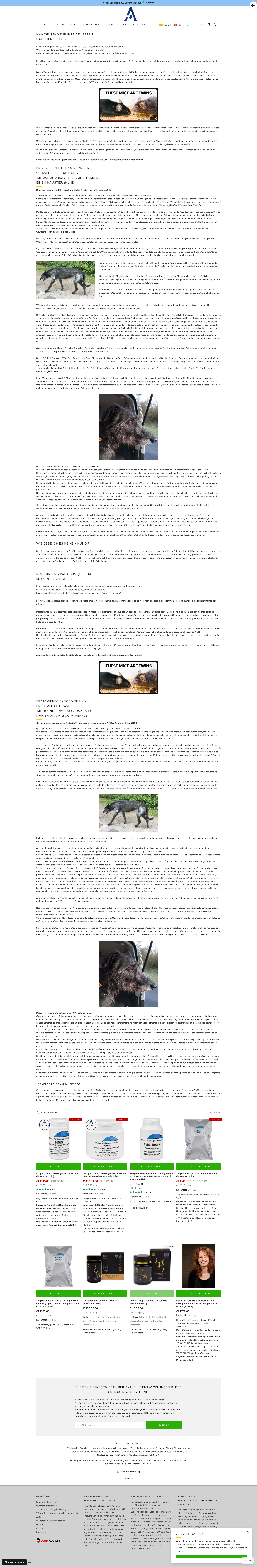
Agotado (152, 1294)
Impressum (41, 1532)
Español (27, 1562)
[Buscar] (214, 24)
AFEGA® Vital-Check (64, 25)
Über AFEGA (138, 25)
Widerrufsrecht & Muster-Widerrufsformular (57, 1513)
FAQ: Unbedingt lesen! (46, 1501)
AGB (38, 1517)
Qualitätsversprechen (46, 1505)
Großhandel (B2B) (117, 25)
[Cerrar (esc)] (248, 1532)
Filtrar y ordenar (49, 1112)
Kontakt (40, 1528)
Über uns (40, 1524)
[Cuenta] (201, 24)
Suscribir (164, 1425)
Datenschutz (129, 1478)
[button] (176, 25)
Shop (43, 25)
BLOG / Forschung (90, 25)
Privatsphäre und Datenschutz (50, 1520)
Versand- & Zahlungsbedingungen (52, 1509)
